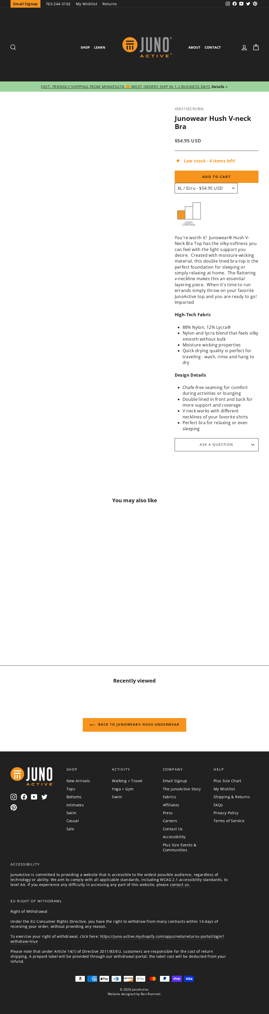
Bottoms (74, 796)
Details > (219, 86)
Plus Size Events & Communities (179, 847)
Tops (70, 788)
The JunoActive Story (182, 788)
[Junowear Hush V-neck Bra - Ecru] (20, 625)
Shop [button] (85, 47)
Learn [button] (99, 47)
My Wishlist (86, 3)
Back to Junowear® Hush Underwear (138, 725)
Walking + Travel (127, 780)
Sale (70, 828)
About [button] (194, 47)
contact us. (180, 884)
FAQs (218, 804)
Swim (71, 812)
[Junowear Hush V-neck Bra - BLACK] (45, 625)
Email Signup (175, 780)
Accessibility (174, 836)
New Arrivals (78, 780)
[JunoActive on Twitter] (44, 796)
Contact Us (173, 828)
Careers (170, 820)
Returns (109, 3)
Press (168, 812)
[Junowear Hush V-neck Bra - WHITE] (58, 625)
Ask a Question (216, 444)
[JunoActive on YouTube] (34, 796)
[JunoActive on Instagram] (14, 796)
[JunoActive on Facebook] (24, 796)
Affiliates (171, 804)
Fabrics (169, 796)
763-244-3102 (58, 3)
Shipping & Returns (232, 796)
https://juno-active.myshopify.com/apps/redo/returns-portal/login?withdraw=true (117, 939)
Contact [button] (213, 47)
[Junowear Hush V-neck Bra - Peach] (33, 625)
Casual (72, 820)
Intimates (75, 804)
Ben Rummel (151, 994)
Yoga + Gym (122, 788)
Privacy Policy (226, 812)
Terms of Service (229, 820)
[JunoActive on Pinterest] (14, 807)
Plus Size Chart (227, 780)
